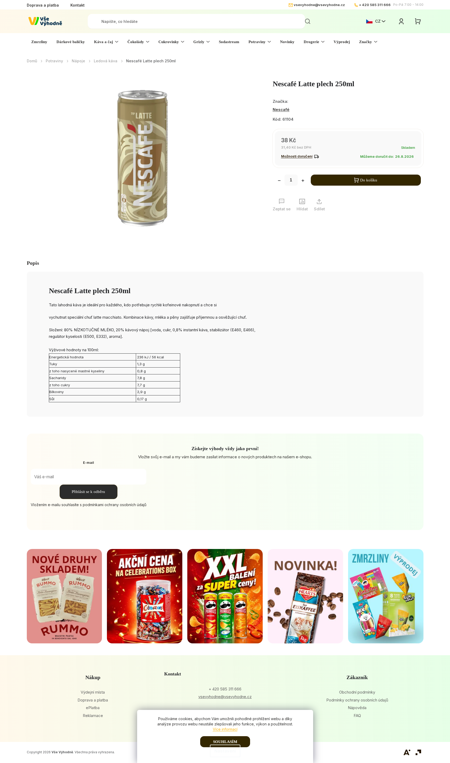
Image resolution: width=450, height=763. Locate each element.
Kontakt (77, 5)
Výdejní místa (93, 692)
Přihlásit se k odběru (88, 492)
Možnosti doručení (297, 156)
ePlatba (93, 707)
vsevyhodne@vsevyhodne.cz (319, 5)
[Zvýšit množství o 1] (303, 181)
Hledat (307, 21)
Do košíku (368, 180)
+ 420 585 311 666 (375, 5)
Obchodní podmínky (357, 692)
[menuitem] (39, 42)
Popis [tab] (33, 263)
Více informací (225, 729)
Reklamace (93, 715)
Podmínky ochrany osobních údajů (357, 700)
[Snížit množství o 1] (279, 181)
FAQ (357, 715)
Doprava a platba (43, 5)
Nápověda (357, 707)
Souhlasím (225, 742)
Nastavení (225, 751)
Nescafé (281, 109)
